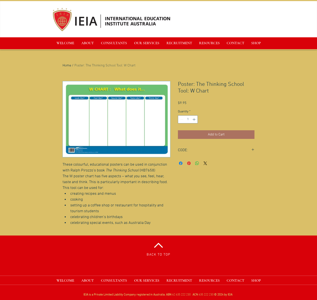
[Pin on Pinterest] (188, 163)
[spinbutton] (188, 119)
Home (67, 65)
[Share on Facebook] (180, 163)
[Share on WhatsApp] (197, 163)
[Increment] (194, 119)
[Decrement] (181, 119)
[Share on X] (205, 163)
